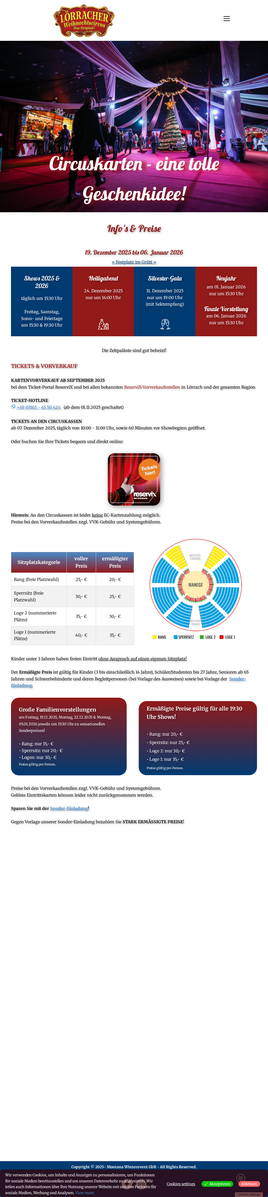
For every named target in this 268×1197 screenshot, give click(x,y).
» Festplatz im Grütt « (134, 262)
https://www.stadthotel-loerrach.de (57, 936)
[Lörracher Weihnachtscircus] (84, 20)
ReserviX (160, 1099)
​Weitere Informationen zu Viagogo (52, 1146)
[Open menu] (226, 18)
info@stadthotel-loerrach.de (54, 930)
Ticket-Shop (226, 1099)
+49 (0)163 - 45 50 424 (39, 407)
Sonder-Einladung (69, 808)
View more (84, 1192)
